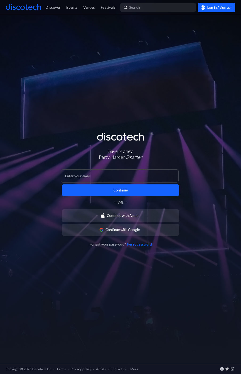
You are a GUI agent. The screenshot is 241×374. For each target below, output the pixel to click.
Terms (61, 369)
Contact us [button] (118, 369)
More (134, 369)
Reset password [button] (139, 244)
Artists (101, 369)
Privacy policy (81, 369)
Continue (120, 190)
